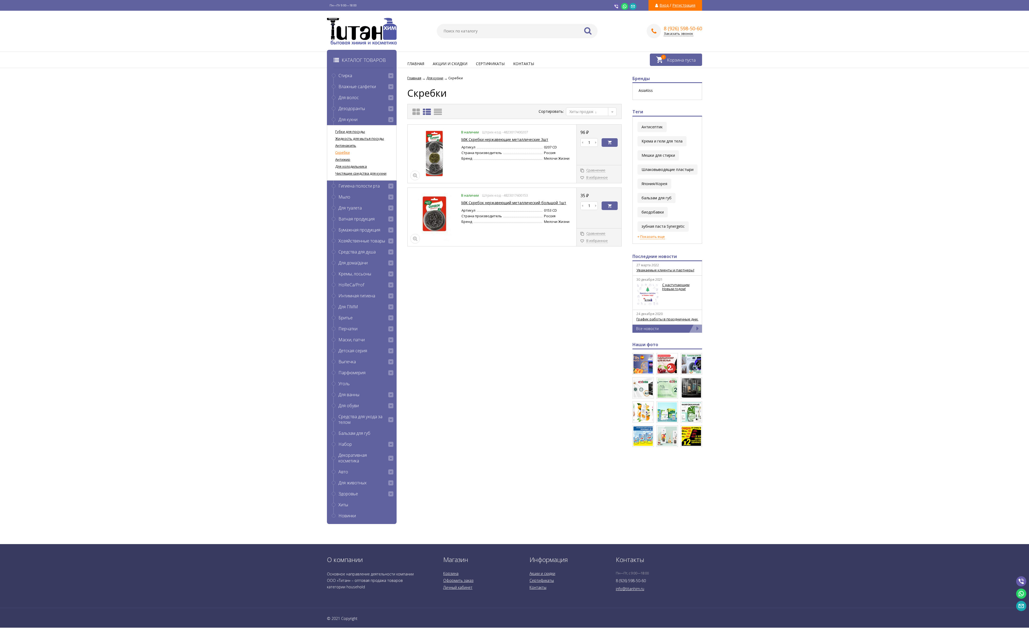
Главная (415, 63)
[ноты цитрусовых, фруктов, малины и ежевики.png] (643, 363)
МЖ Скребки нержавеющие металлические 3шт (504, 139)
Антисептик (652, 126)
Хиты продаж (582, 111)
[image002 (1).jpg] (667, 412)
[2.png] (643, 388)
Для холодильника (351, 166)
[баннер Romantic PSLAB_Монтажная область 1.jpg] (691, 412)
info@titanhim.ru (630, 588)
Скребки (342, 152)
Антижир (342, 159)
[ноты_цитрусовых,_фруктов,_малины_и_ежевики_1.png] (667, 363)
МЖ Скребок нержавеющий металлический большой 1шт (513, 202)
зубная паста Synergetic (663, 226)
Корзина (450, 573)
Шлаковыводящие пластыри (668, 169)
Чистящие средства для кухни (360, 173)
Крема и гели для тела (662, 141)
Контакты (523, 63)
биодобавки (653, 212)
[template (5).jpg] (691, 388)
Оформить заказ (458, 580)
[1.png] (667, 388)
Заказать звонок (678, 33)
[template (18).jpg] (643, 412)
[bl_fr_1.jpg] (691, 436)
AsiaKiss (646, 90)
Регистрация (683, 5)
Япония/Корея (654, 183)
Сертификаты (490, 63)
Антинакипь (345, 145)
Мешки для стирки (658, 155)
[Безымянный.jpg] (667, 436)
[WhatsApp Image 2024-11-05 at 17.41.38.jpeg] (691, 363)
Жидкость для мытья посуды (359, 138)
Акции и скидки (450, 63)
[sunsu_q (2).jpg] (643, 436)
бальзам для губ (657, 197)
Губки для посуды (350, 131)
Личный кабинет (457, 587)
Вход (664, 5)
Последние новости (654, 256)
